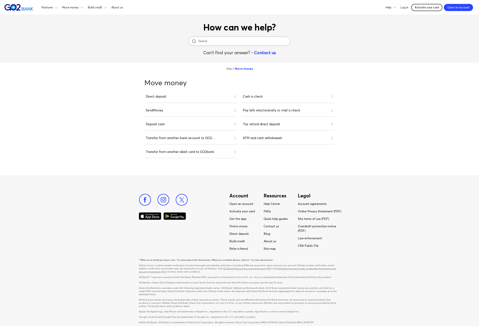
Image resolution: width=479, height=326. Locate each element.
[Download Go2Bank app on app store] (150, 216)
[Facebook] (145, 200)
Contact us (265, 52)
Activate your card (427, 7)
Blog (267, 234)
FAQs (267, 211)
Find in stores (238, 226)
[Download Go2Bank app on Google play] (175, 216)
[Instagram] (163, 200)
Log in (404, 7)
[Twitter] (182, 200)
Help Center (272, 204)
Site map (270, 248)
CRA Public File (308, 245)
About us (117, 7)
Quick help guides (276, 219)
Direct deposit (239, 234)
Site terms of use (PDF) (313, 219)
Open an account (241, 204)
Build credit (237, 241)
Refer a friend (238, 248)
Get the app (237, 219)
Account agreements (312, 204)
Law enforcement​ (310, 238)
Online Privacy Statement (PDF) (319, 211)
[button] (56, 7)
